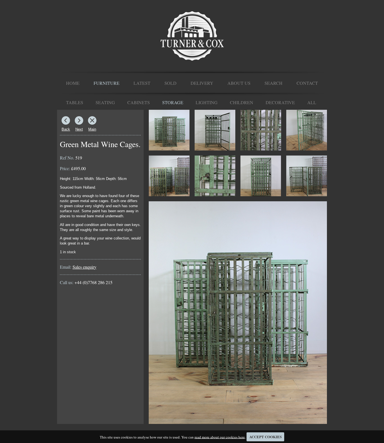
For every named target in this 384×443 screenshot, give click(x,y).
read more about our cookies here (220, 436)
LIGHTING (207, 102)
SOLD (170, 83)
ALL (311, 102)
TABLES (74, 102)
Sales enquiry (84, 267)
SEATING (105, 102)
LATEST (142, 83)
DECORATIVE (280, 102)
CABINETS (138, 102)
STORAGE (172, 102)
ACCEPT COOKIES (265, 436)
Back (66, 129)
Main (92, 129)
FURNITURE (106, 83)
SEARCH (274, 83)
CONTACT (307, 83)
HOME (73, 83)
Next (79, 129)
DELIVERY (202, 83)
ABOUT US (238, 83)
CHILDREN (241, 102)
